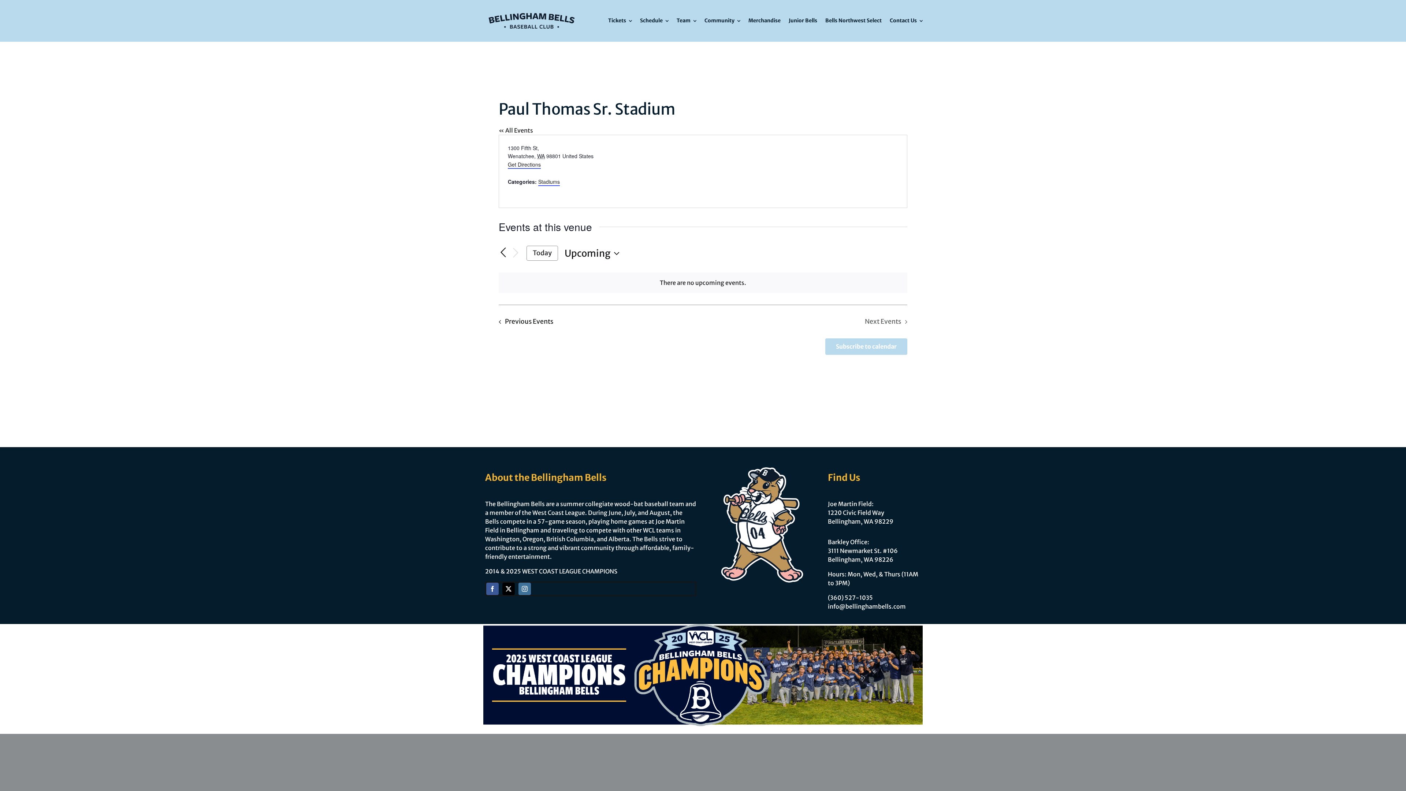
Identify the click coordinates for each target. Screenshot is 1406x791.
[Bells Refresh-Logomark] (531, 10)
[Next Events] (515, 253)
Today (542, 253)
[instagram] (524, 589)
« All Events (516, 130)
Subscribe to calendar (866, 346)
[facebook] (492, 589)
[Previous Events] (503, 252)
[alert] (703, 282)
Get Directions (524, 164)
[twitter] (508, 589)
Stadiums (549, 181)
